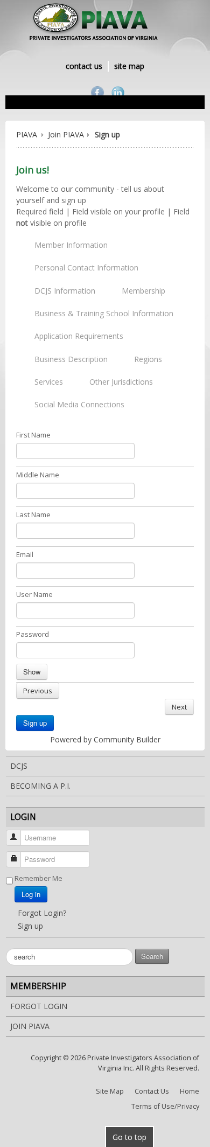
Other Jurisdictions (121, 382)
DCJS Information (64, 291)
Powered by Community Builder (105, 739)
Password (32, 634)
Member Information (71, 245)
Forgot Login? (42, 913)
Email (24, 554)
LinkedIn (117, 92)
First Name (33, 435)
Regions (148, 359)
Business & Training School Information (103, 313)
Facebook (97, 92)
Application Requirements (78, 336)
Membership (143, 291)
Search (152, 956)
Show (31, 671)
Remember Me (38, 878)
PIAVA (26, 134)
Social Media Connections (79, 404)
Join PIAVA (66, 134)
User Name (34, 594)
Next (179, 707)
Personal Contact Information (86, 267)
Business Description (71, 359)
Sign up (35, 723)
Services (48, 382)
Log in (31, 894)
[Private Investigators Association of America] (105, 23)
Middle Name (37, 474)
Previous (37, 691)
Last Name (33, 514)
